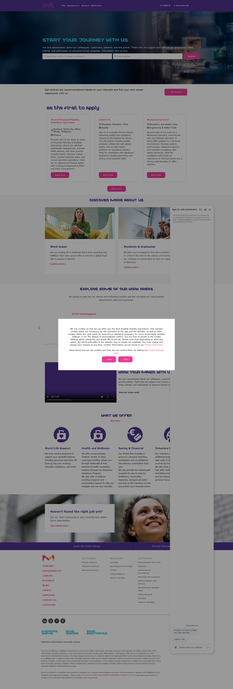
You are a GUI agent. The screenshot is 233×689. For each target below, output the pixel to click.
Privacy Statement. (154, 345)
